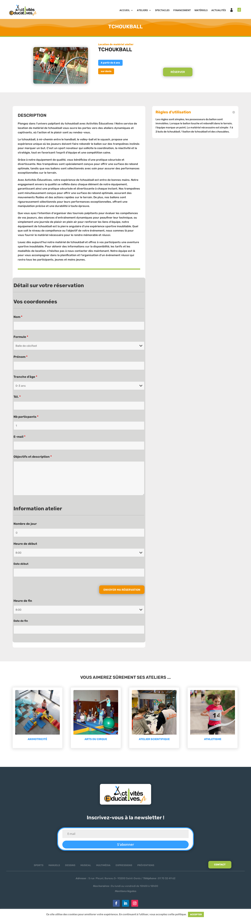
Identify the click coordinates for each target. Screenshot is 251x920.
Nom (17, 317)
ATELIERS (142, 10)
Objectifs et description (32, 457)
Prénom (20, 357)
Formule (20, 337)
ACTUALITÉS (218, 10)
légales (125, 891)
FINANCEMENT (182, 10)
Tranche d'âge (25, 377)
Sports (38, 865)
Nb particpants (25, 417)
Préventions (145, 865)
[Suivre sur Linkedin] (125, 903)
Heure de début (25, 544)
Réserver (178, 72)
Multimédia (103, 865)
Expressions (124, 865)
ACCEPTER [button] (196, 914)
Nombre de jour (25, 524)
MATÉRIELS (201, 10)
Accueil (125, 10)
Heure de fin (22, 601)
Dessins (70, 865)
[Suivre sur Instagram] (134, 903)
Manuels (54, 865)
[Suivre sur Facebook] (116, 903)
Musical (85, 865)
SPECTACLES (162, 10)
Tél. (17, 397)
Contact (220, 864)
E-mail (19, 437)
